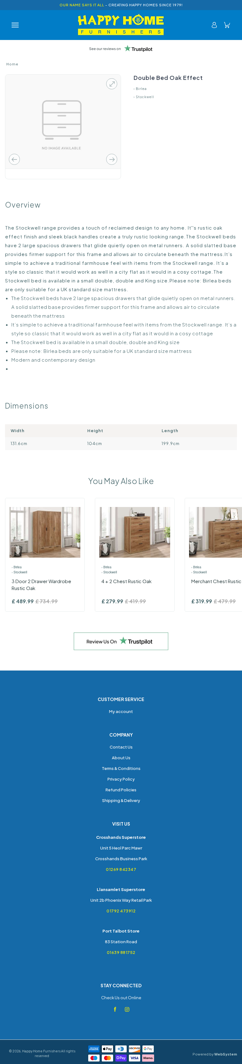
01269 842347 (121, 869)
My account (121, 711)
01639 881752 (121, 952)
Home (12, 64)
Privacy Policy (121, 779)
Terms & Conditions (121, 768)
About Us (121, 757)
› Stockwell (144, 97)
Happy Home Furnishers (41, 1051)
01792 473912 (121, 910)
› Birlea (140, 89)
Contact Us (121, 746)
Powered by (215, 1054)
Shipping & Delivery (121, 800)
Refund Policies (121, 789)
